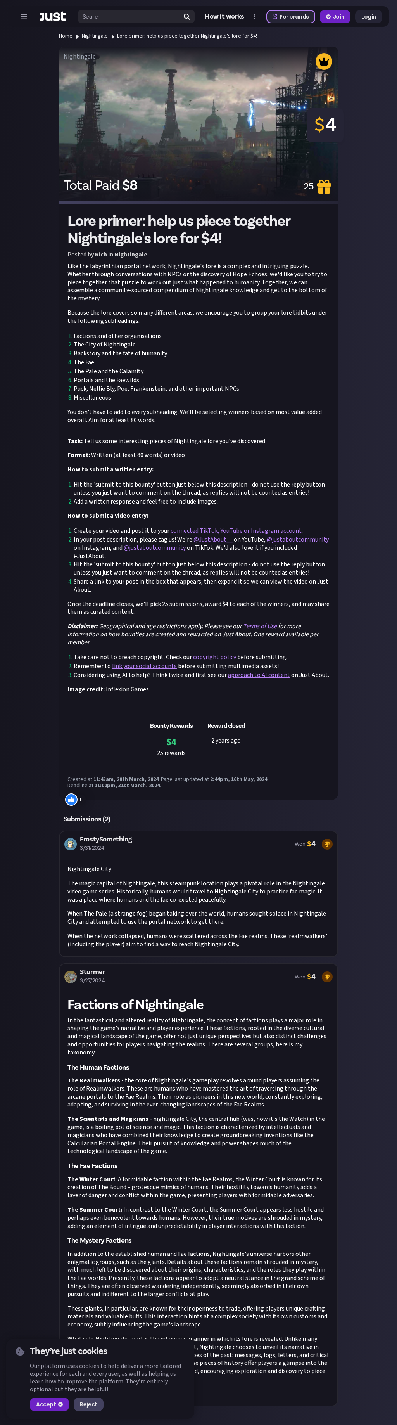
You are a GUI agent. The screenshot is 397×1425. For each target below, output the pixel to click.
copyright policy (214, 657)
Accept (46, 1404)
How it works (224, 16)
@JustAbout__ (213, 539)
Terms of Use (260, 626)
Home (65, 36)
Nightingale (95, 36)
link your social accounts (144, 666)
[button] (198, 894)
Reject (88, 1404)
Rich (101, 254)
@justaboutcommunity (298, 539)
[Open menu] (24, 16)
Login (368, 17)
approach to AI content (259, 675)
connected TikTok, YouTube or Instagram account (236, 530)
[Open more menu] (255, 17)
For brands (294, 17)
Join (338, 17)
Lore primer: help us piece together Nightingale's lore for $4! (187, 36)
